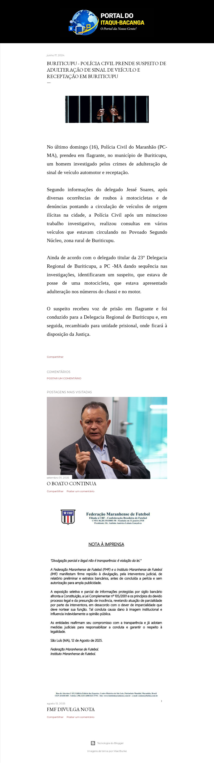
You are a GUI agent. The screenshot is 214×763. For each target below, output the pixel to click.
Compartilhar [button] (55, 356)
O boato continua (71, 483)
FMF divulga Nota (71, 709)
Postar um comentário (64, 378)
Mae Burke (120, 751)
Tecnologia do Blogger (110, 743)
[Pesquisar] (164, 12)
